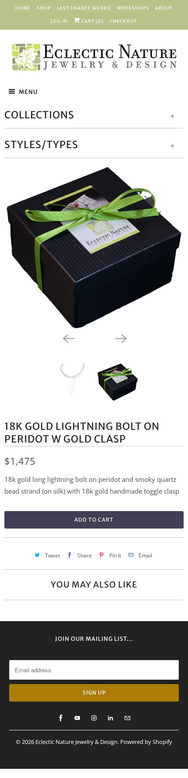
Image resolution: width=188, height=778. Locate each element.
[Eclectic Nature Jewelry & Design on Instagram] (94, 718)
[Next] (120, 338)
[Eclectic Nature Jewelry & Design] (94, 57)
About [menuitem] (164, 8)
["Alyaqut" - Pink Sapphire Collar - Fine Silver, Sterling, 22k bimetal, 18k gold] (94, 247)
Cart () (92, 21)
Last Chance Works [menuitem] (84, 8)
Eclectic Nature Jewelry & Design (76, 742)
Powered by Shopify (146, 742)
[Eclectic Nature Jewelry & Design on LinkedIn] (110, 718)
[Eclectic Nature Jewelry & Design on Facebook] (61, 718)
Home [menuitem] (23, 8)
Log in (59, 21)
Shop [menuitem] (44, 8)
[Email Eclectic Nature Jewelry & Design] (127, 718)
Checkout (123, 21)
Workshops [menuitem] (133, 8)
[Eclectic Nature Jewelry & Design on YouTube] (77, 718)
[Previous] (67, 338)
